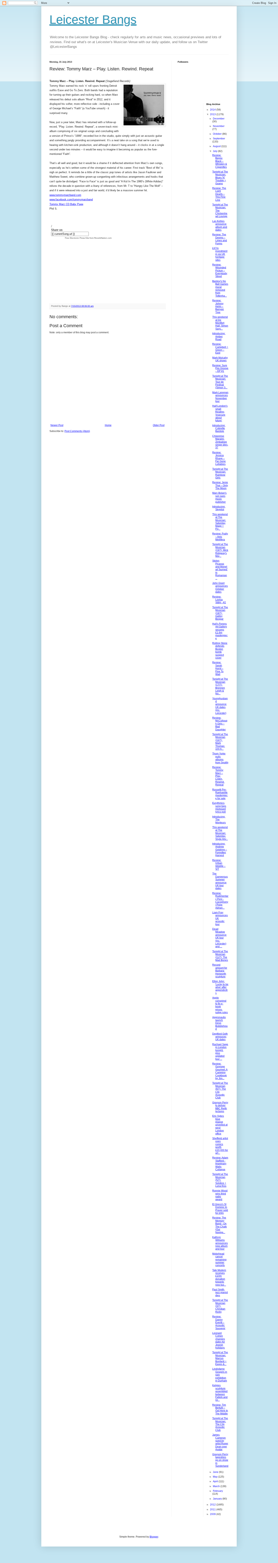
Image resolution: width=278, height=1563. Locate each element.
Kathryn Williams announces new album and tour (220, 1243)
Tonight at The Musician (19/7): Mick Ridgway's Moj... (220, 550)
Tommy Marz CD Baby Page (66, 204)
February (218, 1491)
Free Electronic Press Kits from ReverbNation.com (88, 238)
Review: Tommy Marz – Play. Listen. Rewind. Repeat (218, 776)
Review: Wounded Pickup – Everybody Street (219, 270)
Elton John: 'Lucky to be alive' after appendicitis (220, 987)
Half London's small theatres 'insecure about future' (220, 413)
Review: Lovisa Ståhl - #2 (219, 599)
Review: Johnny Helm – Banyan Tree (218, 306)
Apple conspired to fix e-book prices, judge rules (220, 1005)
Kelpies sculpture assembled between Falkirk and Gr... (220, 1392)
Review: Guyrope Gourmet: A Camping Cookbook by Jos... (220, 1071)
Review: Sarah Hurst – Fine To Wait (217, 668)
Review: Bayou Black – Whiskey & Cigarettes (219, 161)
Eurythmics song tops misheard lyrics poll (219, 807)
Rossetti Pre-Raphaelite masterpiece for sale (220, 794)
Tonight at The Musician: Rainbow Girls (220, 473)
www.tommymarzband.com (65, 195)
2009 (213, 1514)
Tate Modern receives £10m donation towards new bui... (219, 1277)
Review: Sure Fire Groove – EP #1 (220, 368)
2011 (213, 1509)
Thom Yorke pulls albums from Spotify (220, 758)
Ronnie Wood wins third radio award (220, 1195)
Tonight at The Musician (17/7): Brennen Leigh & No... (220, 686)
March (216, 1486)
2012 (213, 1504)
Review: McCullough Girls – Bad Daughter (219, 723)
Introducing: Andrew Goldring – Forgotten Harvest (219, 849)
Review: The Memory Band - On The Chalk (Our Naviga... (219, 1225)
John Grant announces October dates (220, 587)
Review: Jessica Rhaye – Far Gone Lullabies (219, 458)
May (215, 1476)
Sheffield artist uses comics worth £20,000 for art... (220, 1145)
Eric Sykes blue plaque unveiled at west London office (220, 1125)
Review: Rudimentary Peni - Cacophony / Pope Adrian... (220, 900)
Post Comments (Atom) (77, 431)
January (217, 1498)
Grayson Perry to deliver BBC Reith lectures (220, 1107)
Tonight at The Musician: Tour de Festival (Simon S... (220, 382)
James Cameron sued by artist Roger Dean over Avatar (220, 1442)
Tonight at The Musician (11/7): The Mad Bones (220, 956)
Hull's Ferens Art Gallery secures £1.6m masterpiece (220, 631)
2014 (213, 109)
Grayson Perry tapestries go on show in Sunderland (220, 1460)
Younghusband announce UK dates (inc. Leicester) (220, 706)
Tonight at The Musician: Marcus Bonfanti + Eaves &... (220, 1358)
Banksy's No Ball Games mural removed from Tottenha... (220, 288)
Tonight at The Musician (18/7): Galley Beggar (220, 613)
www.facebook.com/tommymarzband (71, 199)
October (217, 133)
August (217, 146)
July (215, 151)
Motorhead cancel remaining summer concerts (219, 1259)
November (218, 126)
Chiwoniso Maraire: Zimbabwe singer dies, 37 (220, 442)
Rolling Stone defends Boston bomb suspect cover (219, 650)
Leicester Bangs (93, 19)
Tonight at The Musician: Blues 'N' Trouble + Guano (220, 177)
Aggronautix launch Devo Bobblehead (220, 1023)
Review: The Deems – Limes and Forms (219, 239)
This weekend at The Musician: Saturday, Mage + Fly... (220, 521)
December (218, 118)
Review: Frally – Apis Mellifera (220, 536)
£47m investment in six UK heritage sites (219, 254)
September (219, 138)
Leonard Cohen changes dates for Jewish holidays (218, 1340)
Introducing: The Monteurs (219, 819)
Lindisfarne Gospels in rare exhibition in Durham (219, 1374)
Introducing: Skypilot (218, 508)
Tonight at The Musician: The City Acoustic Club (220, 1424)
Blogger (154, 1536)
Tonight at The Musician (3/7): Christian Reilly (220, 1306)
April (216, 1481)
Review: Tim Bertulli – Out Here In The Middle (220, 1409)
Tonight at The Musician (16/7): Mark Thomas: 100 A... (220, 741)
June (216, 1472)
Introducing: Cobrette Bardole (218, 428)
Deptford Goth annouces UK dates (220, 1036)
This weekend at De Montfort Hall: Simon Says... (220, 323)
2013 (213, 114)
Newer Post (56, 425)
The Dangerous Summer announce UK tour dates (220, 881)
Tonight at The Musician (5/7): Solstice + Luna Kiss (220, 1180)
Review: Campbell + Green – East (220, 348)
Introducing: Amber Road (218, 336)
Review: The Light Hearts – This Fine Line (219, 194)
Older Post (158, 425)
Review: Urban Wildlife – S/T (218, 864)
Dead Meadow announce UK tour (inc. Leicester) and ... (219, 938)
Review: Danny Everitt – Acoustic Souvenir (218, 1322)
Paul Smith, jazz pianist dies (220, 1292)
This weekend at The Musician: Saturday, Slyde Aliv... (220, 833)
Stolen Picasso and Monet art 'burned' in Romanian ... (220, 569)
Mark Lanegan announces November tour (220, 397)
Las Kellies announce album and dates (219, 225)
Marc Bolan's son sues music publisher (219, 497)
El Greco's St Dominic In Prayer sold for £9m (220, 1208)
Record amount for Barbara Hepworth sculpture (219, 970)
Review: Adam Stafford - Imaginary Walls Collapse (220, 1163)
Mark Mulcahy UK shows (220, 359)
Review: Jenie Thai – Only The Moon (220, 485)
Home (108, 425)
